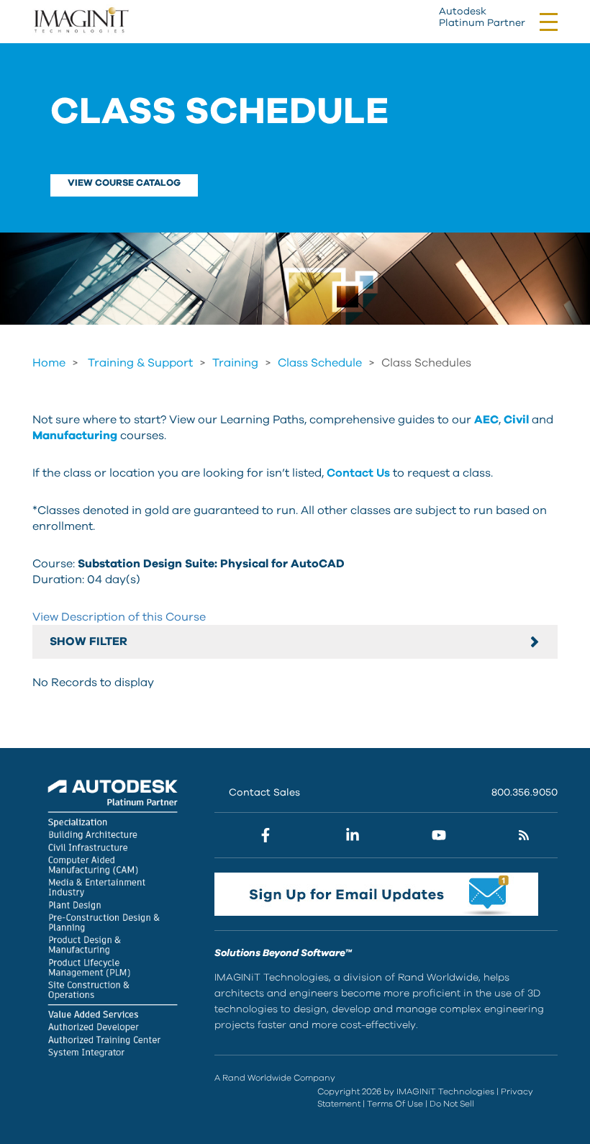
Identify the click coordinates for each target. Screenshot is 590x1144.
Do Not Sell (452, 1103)
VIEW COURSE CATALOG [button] (124, 183)
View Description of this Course (119, 617)
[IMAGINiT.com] (81, 21)
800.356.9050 (524, 793)
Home (48, 363)
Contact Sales (264, 793)
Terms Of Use (395, 1103)
